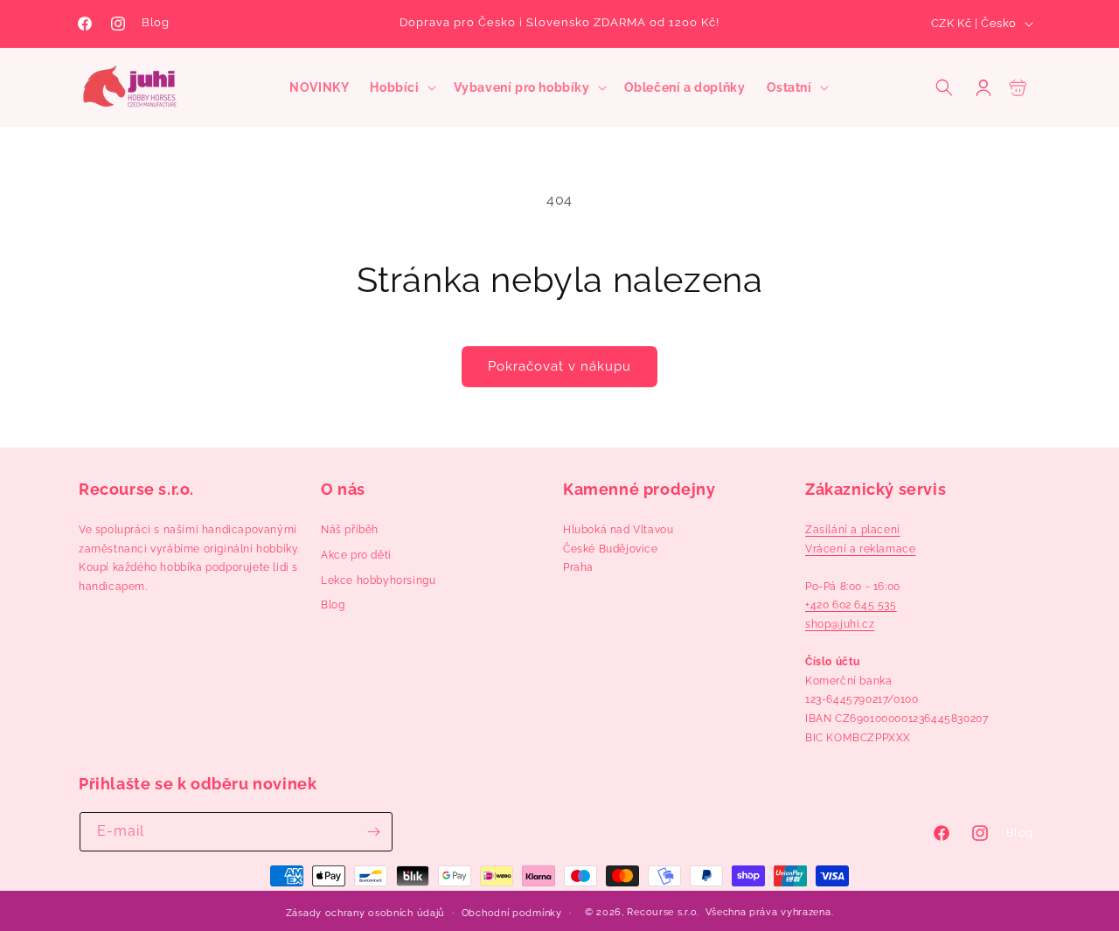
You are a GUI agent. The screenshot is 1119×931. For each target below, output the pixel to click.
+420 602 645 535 (851, 605)
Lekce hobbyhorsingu (378, 580)
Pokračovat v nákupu (559, 366)
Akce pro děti (356, 555)
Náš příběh (350, 530)
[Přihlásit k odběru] (373, 831)
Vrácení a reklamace (860, 549)
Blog (155, 22)
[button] (400, 87)
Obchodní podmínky (512, 913)
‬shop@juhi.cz (839, 624)
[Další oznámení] (745, 23)
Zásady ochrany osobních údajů (365, 913)
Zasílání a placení (852, 530)
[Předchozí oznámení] (373, 23)
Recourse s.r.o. (663, 912)
